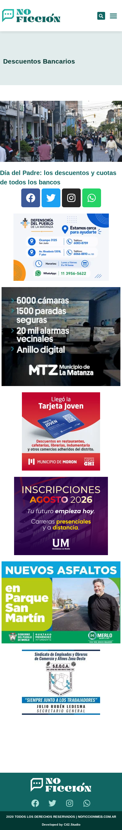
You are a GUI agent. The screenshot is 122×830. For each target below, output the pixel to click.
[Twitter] (51, 197)
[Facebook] (30, 197)
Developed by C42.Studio (61, 824)
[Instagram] (71, 197)
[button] (101, 16)
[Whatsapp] (91, 197)
